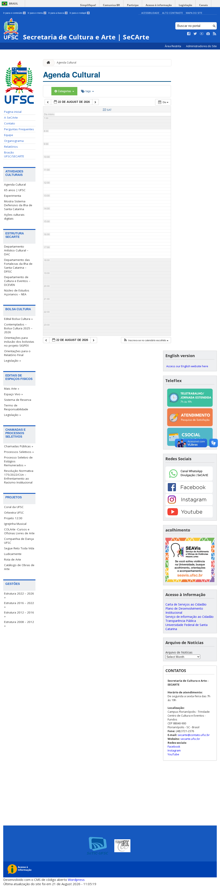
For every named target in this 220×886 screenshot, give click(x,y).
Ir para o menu (37, 13)
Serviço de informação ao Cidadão (189, 617)
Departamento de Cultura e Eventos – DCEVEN (17, 281)
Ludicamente (12, 554)
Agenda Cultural (15, 184)
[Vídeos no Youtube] (201, 34)
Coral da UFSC (14, 507)
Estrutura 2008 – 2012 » (19, 624)
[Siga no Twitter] (195, 34)
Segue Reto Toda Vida (19, 548)
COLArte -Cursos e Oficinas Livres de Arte (19, 531)
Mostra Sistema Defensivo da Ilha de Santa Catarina (18, 205)
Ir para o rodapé (79, 13)
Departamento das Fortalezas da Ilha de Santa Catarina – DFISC (18, 265)
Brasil (13, 3)
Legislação (185, 5)
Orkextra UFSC (14, 512)
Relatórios (11, 147)
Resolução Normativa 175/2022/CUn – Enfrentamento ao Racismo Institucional (18, 476)
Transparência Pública (180, 621)
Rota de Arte (12, 559)
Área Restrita (173, 46)
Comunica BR (111, 5)
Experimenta (12, 196)
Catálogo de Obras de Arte (19, 567)
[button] (146, 340)
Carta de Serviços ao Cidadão (185, 604)
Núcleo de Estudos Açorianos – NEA (16, 292)
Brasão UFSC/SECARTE (14, 154)
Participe (133, 5)
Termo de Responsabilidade (16, 407)
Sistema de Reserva (17, 400)
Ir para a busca (57, 13)
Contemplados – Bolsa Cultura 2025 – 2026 (18, 328)
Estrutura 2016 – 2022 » (19, 605)
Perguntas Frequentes (19, 129)
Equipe (8, 135)
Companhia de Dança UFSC (19, 541)
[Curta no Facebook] (189, 34)
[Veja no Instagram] (208, 34)
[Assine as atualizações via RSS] (214, 34)
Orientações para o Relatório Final (17, 353)
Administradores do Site (201, 46)
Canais (203, 5)
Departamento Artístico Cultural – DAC (16, 250)
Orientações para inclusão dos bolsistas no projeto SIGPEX (19, 341)
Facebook (174, 746)
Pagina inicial (12, 112)
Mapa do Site (194, 12)
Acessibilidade (150, 12)
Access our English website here (187, 366)
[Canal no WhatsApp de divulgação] (189, 479)
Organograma (14, 141)
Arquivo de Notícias (178, 652)
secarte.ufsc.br (190, 739)
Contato (9, 123)
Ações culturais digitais (14, 216)
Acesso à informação (159, 5)
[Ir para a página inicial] (47, 62)
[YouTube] (189, 516)
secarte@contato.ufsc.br (194, 735)
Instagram (174, 750)
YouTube (173, 754)
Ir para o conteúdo (14, 13)
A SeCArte (11, 117)
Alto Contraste (172, 12)
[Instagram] (189, 504)
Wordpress (76, 879)
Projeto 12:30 (13, 518)
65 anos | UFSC (15, 190)
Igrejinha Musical (15, 524)
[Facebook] (189, 492)
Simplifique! (88, 5)
